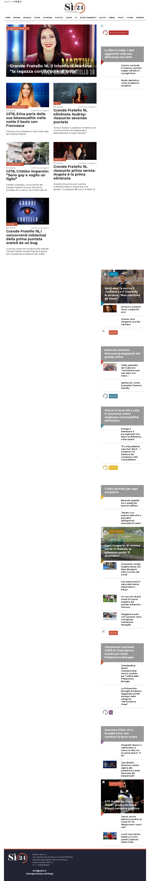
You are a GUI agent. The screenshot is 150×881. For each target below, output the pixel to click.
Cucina (130, 18)
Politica (59, 18)
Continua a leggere (40, 110)
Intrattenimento (88, 18)
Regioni (16, 18)
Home (7, 18)
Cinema (112, 18)
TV (76, 18)
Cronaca (27, 18)
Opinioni (139, 18)
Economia (47, 18)
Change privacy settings (39, 873)
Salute (102, 18)
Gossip (69, 18)
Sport (121, 18)
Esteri (37, 18)
